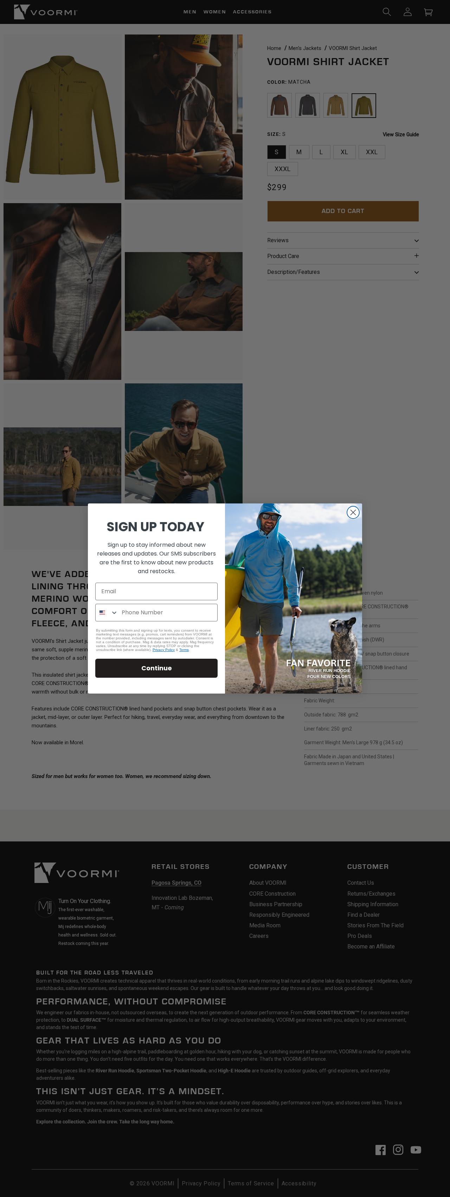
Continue (156, 668)
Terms (184, 650)
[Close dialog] (353, 512)
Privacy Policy (164, 650)
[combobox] (107, 612)
